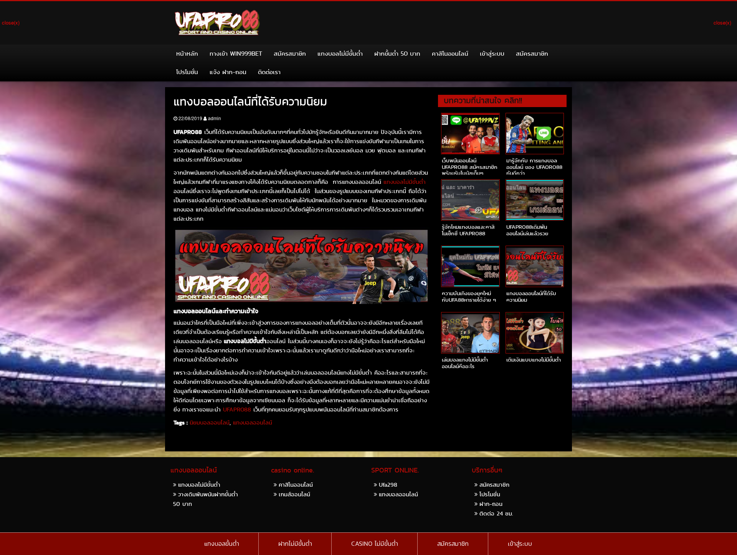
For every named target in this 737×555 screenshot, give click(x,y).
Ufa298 (388, 485)
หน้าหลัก (187, 53)
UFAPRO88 (236, 409)
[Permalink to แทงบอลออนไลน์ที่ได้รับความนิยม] (535, 266)
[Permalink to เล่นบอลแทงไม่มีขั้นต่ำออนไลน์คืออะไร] (470, 333)
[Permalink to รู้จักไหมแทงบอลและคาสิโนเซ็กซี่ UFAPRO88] (470, 200)
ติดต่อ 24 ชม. (496, 513)
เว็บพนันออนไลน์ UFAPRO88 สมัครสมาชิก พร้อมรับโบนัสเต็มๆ (469, 167)
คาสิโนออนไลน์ (450, 53)
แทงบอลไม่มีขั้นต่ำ (340, 53)
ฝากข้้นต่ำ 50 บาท (397, 53)
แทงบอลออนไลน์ (252, 422)
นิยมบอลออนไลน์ (210, 422)
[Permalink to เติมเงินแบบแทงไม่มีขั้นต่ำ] (535, 333)
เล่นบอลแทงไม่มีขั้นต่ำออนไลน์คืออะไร (465, 363)
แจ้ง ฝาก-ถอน (228, 72)
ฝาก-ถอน (490, 504)
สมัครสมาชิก (290, 53)
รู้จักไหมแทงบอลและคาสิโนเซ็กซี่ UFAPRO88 (468, 230)
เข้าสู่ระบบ (492, 53)
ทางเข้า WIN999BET (236, 53)
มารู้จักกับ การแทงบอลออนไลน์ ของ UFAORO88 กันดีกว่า (534, 167)
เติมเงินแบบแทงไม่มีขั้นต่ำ (533, 359)
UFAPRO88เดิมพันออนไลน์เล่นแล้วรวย (527, 230)
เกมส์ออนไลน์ (294, 494)
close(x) (11, 22)
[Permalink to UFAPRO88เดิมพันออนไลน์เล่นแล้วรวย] (535, 200)
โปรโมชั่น (187, 72)
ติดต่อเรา (269, 72)
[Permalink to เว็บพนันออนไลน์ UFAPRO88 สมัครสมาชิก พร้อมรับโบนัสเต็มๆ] (470, 133)
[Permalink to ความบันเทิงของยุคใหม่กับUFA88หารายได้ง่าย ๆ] (470, 266)
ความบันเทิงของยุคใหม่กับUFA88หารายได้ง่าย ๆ (469, 296)
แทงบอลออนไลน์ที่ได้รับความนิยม (531, 296)
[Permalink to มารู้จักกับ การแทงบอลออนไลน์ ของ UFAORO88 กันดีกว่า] (535, 133)
